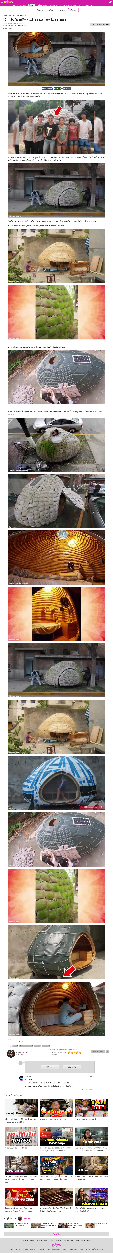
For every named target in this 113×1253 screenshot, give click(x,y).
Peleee (10, 28)
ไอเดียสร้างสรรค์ (25, 1046)
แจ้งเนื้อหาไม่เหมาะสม (97, 1249)
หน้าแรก (15, 5)
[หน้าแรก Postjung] (8, 2)
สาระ (36, 1046)
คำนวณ (73, 5)
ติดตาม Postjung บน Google (101, 24)
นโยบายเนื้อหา (42, 1249)
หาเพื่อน (39, 5)
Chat (45, 5)
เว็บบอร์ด (31, 5)
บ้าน (14, 1046)
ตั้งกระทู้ (73, 10)
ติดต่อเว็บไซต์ (73, 1249)
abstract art (28, 1076)
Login (50, 1067)
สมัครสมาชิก (72, 1067)
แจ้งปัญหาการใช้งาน (84, 1249)
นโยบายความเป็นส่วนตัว (29, 1249)
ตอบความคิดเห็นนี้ (89, 1089)
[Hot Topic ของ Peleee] (11, 1057)
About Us (65, 1249)
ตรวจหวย (23, 5)
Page (87, 5)
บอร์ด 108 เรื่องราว (21, 15)
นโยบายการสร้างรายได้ (54, 1249)
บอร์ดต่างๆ (52, 10)
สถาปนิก (45, 1046)
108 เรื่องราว (27, 1219)
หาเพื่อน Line (53, 5)
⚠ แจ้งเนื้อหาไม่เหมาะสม (98, 1051)
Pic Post (62, 5)
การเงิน (80, 5)
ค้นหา (62, 10)
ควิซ (67, 5)
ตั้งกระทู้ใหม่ (57, 1234)
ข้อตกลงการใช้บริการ (15, 1249)
